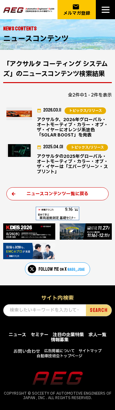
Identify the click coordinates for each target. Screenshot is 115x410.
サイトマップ (90, 351)
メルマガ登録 (76, 9)
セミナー (40, 334)
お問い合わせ (26, 351)
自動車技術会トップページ (59, 356)
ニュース (17, 334)
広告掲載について (59, 351)
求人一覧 (97, 334)
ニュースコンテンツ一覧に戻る (57, 193)
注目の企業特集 (68, 334)
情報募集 (60, 340)
